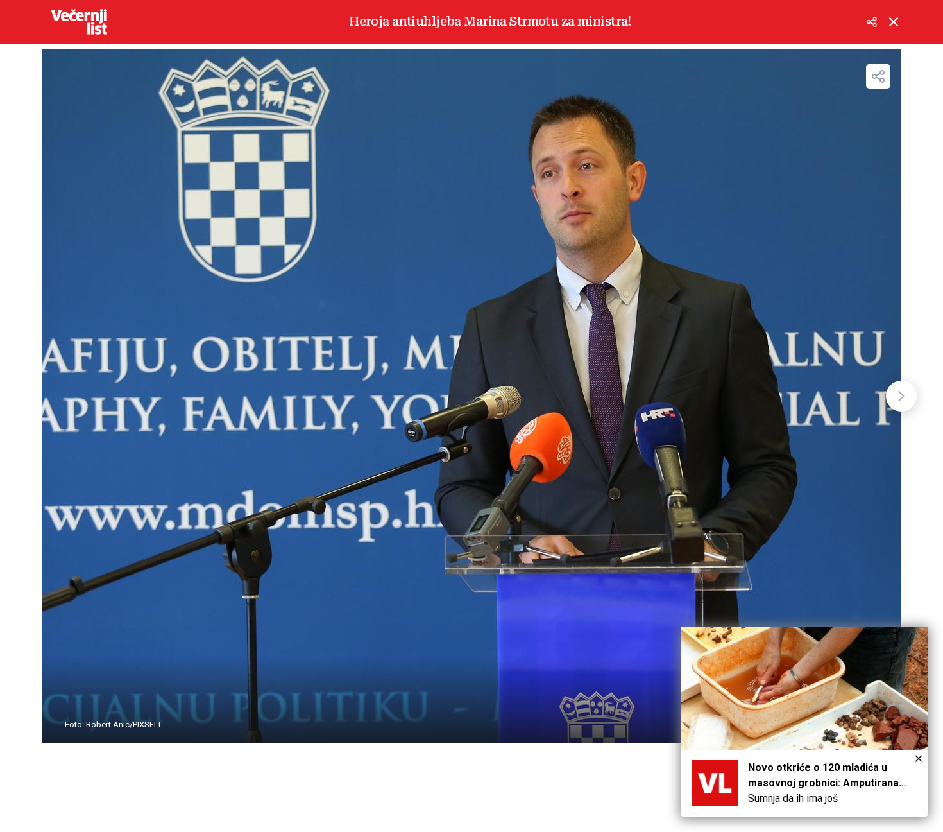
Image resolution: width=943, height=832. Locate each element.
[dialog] (804, 722)
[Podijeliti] (871, 22)
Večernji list (79, 22)
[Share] (878, 76)
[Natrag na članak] (893, 22)
